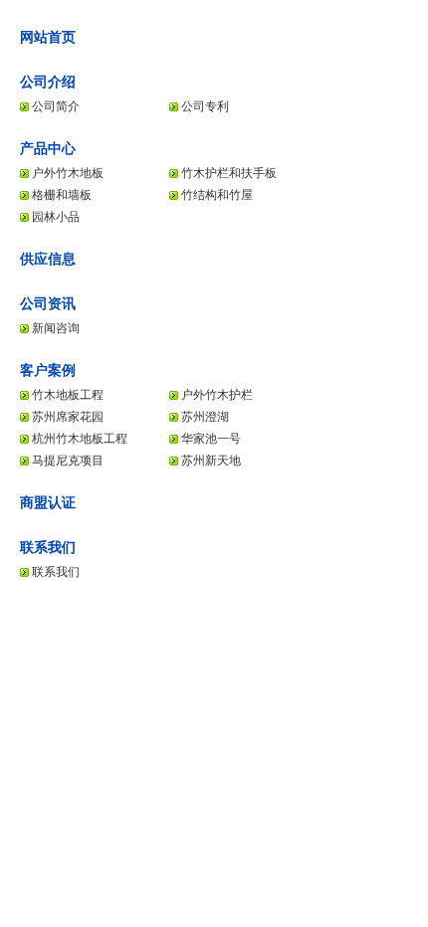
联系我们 (48, 547)
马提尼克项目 (68, 460)
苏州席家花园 (68, 417)
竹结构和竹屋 (217, 195)
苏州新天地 (211, 460)
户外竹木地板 (68, 173)
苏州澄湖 (205, 417)
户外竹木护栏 (217, 395)
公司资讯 (48, 303)
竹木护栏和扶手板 (229, 173)
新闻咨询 (56, 328)
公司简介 (56, 106)
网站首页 (48, 37)
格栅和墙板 (62, 195)
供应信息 (48, 259)
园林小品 (56, 217)
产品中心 (48, 148)
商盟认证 (48, 502)
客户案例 (48, 370)
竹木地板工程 (68, 395)
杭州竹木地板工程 (79, 439)
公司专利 (205, 106)
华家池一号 (211, 439)
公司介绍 (48, 82)
